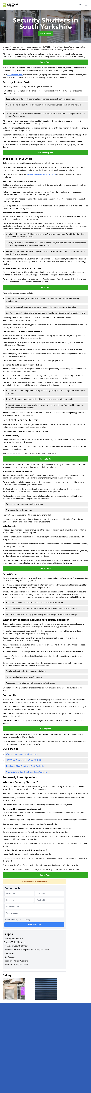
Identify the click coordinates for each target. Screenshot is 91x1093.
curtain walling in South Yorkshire (41, 174)
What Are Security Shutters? (16, 964)
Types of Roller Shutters (14, 942)
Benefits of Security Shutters (16, 946)
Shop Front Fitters (15, 75)
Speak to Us (45, 459)
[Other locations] (80, 5)
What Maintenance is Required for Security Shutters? (26, 949)
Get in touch (45, 33)
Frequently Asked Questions (16, 961)
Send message (34, 924)
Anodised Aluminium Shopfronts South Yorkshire (26, 772)
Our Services (9, 957)
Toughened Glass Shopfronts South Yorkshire (25, 766)
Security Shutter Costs (13, 938)
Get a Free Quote (45, 152)
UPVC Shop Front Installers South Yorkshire (24, 760)
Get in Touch (45, 62)
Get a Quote (45, 728)
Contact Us (9, 953)
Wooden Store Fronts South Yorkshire (22, 754)
